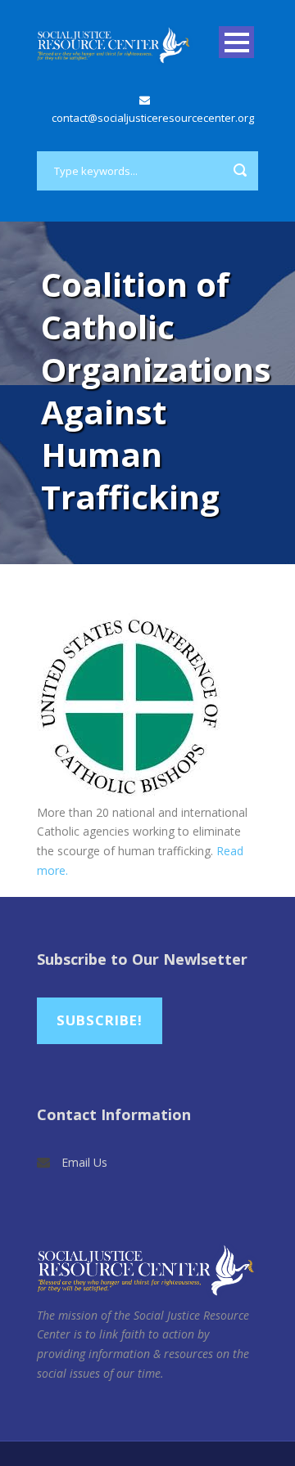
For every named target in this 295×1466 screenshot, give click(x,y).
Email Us (84, 1162)
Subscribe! (100, 1020)
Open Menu (236, 42)
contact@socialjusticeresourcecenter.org (153, 117)
